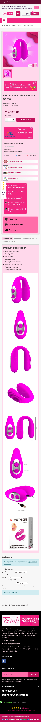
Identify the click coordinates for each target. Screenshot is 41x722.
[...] (8, 637)
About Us (6, 6)
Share (8, 156)
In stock (5, 105)
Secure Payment (8, 8)
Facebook (4, 661)
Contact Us (30, 8)
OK (34, 674)
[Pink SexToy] (7, 13)
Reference (6, 103)
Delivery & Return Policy (18, 6)
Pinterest (33, 156)
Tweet (20, 156)
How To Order (20, 8)
